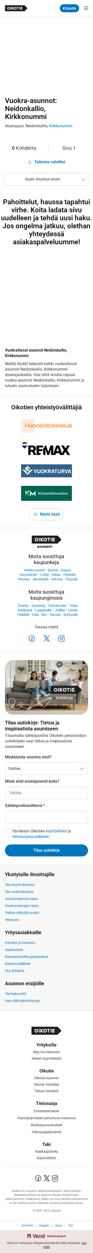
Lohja (44, 575)
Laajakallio (43, 610)
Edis (35, 615)
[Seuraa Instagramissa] (61, 638)
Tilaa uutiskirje (46, 850)
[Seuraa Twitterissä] (46, 638)
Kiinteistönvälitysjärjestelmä (26, 957)
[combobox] (46, 793)
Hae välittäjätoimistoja (22, 1001)
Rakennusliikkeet (18, 964)
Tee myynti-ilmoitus (19, 885)
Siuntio (53, 570)
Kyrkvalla (70, 615)
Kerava (57, 579)
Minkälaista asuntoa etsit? (28, 757)
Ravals (55, 615)
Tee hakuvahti (15, 994)
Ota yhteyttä (14, 971)
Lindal (72, 610)
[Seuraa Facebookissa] (32, 638)
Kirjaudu (69, 8)
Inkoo (56, 575)
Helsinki (69, 575)
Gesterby (38, 606)
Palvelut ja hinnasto (20, 943)
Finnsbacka (57, 606)
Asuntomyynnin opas (21, 899)
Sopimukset (14, 950)
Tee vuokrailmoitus (19, 892)
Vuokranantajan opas (21, 906)
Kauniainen (28, 575)
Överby (23, 606)
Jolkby (60, 610)
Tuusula (71, 579)
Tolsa (73, 606)
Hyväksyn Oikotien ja (41, 834)
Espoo (66, 570)
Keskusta (25, 610)
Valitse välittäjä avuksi (22, 913)
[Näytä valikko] (86, 8)
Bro (44, 615)
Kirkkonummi (60, 126)
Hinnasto (12, 920)
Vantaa (23, 579)
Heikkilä (23, 615)
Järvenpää (40, 579)
